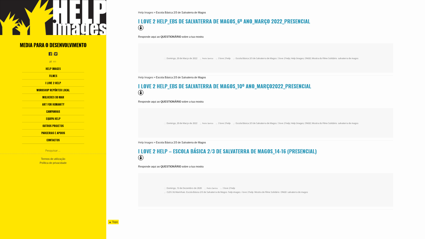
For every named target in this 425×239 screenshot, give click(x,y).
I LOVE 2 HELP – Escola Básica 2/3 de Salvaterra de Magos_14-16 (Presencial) (227, 151)
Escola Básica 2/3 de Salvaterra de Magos (256, 58)
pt (50, 61)
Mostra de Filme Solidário (267, 192)
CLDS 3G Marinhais (176, 192)
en (54, 61)
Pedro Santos (207, 58)
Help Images (53, 69)
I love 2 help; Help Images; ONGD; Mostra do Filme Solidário (307, 58)
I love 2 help (53, 83)
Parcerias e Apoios (53, 133)
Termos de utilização (53, 159)
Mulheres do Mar (53, 97)
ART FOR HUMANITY (53, 104)
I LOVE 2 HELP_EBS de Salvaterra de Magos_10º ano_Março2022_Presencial (224, 86)
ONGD (284, 192)
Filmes (53, 76)
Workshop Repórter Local (53, 90)
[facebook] (50, 54)
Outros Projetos (53, 126)
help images (234, 192)
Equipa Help (53, 119)
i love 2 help (248, 192)
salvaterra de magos (348, 58)
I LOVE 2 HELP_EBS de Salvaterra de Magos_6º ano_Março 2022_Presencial (224, 21)
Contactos (53, 140)
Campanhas (53, 112)
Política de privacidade (53, 162)
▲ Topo (113, 222)
